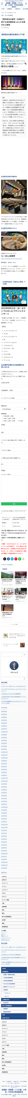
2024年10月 (4, 758)
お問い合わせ (5, 1018)
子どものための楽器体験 (9, 983)
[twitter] (4, 558)
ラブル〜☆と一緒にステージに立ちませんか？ (13, 686)
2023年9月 (4, 784)
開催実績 (5, 1008)
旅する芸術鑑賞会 (9, 564)
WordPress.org (5, 940)
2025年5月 (4, 743)
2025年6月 (4, 740)
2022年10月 (4, 807)
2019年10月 (4, 853)
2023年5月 (4, 792)
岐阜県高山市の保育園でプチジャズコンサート (7, 581)
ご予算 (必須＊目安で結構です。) (10, 458)
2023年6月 (4, 790)
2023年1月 (4, 804)
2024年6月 (4, 763)
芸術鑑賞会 (9, 8)
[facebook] (8, 558)
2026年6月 (4, 717)
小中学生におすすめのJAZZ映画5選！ (11, 694)
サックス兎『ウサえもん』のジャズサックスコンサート (13, 690)
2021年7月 (4, 833)
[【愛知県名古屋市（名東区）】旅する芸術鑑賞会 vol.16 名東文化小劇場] (12, 558)
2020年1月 (4, 850)
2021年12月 (4, 824)
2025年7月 (4, 737)
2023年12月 (4, 778)
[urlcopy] (23, 558)
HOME (3, 8)
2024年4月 (4, 769)
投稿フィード (4, 936)
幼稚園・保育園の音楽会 (9, 974)
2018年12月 (4, 862)
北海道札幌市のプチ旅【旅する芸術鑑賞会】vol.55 (7, 614)
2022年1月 (4, 821)
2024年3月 (4, 772)
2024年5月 (4, 766)
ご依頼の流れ (17, 8)
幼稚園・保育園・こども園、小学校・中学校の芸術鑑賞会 (14, 5)
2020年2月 (4, 848)
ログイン (3, 934)
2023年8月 (4, 787)
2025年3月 (4, 749)
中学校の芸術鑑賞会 (8, 980)
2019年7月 (4, 856)
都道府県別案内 (7, 1011)
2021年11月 (4, 827)
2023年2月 (4, 801)
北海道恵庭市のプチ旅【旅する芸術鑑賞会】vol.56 (20, 597)
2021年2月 (4, 845)
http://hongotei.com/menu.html (11, 258)
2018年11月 (4, 865)
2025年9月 (4, 734)
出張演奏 (5, 990)
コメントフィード (6, 938)
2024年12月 (4, 752)
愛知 (3, 564)
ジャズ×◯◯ (8, 993)
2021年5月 (4, 839)
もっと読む (15, 624)
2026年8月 (4, 711)
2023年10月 (4, 781)
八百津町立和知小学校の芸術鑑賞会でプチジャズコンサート (13, 697)
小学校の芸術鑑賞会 (8, 977)
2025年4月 (4, 746)
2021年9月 (4, 830)
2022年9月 (4, 810)
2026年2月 (4, 726)
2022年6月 (4, 813)
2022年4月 (4, 816)
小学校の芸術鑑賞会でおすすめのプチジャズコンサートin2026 (13, 702)
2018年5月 (4, 868)
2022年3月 (4, 819)
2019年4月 (4, 859)
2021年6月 (4, 836)
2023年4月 (4, 795)
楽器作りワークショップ (9, 987)
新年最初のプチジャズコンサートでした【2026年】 (7, 597)
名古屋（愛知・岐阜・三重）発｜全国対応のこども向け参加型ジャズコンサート (14, 1086)
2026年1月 (4, 729)
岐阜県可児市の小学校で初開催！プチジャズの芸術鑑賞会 (20, 581)
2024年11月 (4, 755)
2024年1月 (4, 775)
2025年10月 (4, 732)
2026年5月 (4, 720)
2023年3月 (4, 798)
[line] (19, 558)
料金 (3, 1015)
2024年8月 (4, 761)
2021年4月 (4, 842)
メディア (7, 996)
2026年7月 (4, 714)
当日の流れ (6, 1002)
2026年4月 (4, 723)
